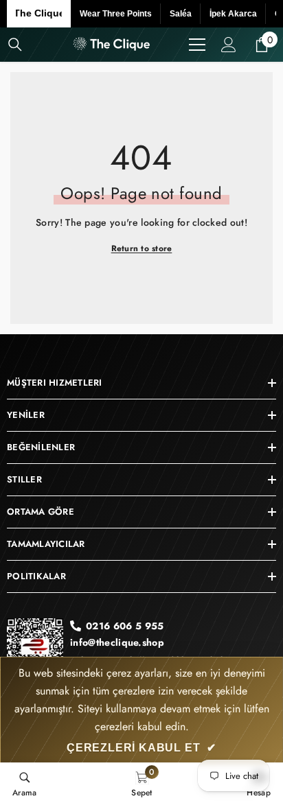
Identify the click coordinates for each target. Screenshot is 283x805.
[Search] (15, 44)
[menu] (197, 44)
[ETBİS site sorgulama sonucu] (35, 651)
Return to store (141, 248)
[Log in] (228, 44)
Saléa (181, 14)
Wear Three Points (116, 14)
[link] (24, 783)
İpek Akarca (233, 14)
